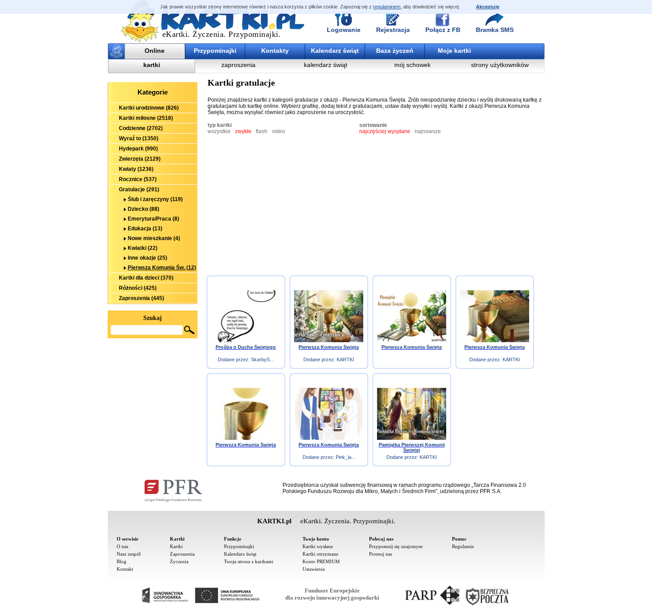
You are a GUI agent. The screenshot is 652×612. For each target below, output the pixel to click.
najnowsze (428, 131)
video (278, 131)
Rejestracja (393, 29)
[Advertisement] (152, 387)
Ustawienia (313, 569)
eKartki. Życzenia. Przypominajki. (221, 34)
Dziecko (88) (143, 209)
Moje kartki (454, 50)
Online (155, 50)
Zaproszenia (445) (141, 298)
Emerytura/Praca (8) (153, 219)
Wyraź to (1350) (138, 138)
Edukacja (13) (145, 228)
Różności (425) (138, 288)
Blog (121, 561)
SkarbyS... (262, 359)
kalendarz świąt (325, 64)
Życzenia (179, 561)
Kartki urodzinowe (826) (149, 108)
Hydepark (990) (138, 149)
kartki (151, 64)
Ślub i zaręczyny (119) (155, 199)
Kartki (176, 546)
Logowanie (344, 29)
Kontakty (275, 50)
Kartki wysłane (317, 546)
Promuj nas (380, 554)
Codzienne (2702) (141, 128)
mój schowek (412, 64)
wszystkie (219, 131)
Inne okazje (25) (147, 258)
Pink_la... (345, 457)
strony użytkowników (500, 64)
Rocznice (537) (138, 179)
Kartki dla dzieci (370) (146, 278)
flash (261, 131)
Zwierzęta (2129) (140, 159)
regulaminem (387, 6)
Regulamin (463, 546)
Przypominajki (215, 50)
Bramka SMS (495, 29)
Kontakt (125, 569)
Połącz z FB (442, 29)
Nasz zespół (129, 554)
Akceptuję (487, 6)
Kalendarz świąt (335, 50)
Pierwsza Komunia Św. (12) (162, 268)
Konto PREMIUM (321, 561)
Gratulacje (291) (139, 189)
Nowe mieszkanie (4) (154, 238)
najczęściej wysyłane (384, 131)
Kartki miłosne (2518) (146, 118)
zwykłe (243, 131)
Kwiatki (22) (142, 248)
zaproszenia (238, 64)
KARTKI (345, 359)
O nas (122, 546)
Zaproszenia (182, 554)
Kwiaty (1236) (136, 169)
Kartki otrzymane (320, 554)
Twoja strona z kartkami (248, 561)
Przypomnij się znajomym (396, 546)
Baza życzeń (394, 50)
